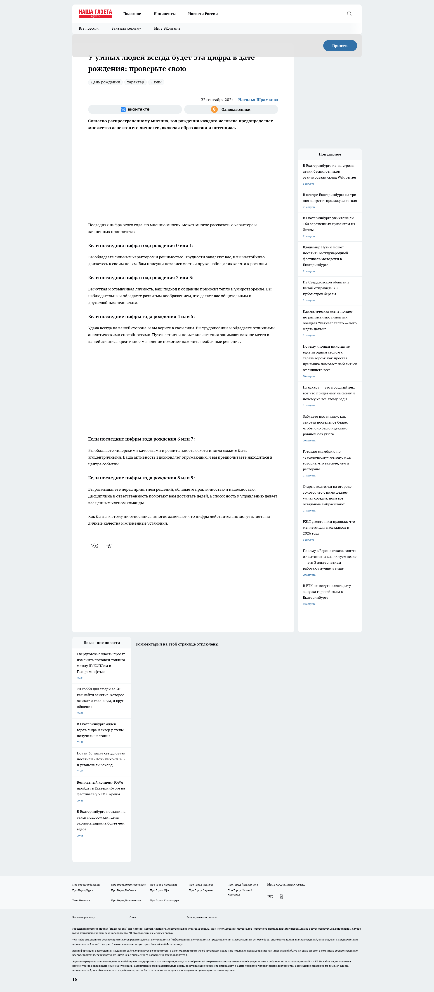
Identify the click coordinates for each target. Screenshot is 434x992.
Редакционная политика (202, 917)
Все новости (89, 28)
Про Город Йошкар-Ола (243, 884)
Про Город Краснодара (164, 900)
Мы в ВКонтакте (167, 28)
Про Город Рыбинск (123, 890)
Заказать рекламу (126, 28)
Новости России (203, 13)
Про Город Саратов (201, 890)
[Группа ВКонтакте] (135, 109)
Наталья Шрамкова (258, 99)
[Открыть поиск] (349, 13)
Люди (156, 82)
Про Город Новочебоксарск (128, 884)
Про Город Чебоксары (86, 884)
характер (135, 82)
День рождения (105, 82)
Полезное (132, 13)
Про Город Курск (83, 890)
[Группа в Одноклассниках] (231, 109)
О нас (133, 917)
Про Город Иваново (201, 884)
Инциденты (165, 13)
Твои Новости (81, 900)
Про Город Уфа (159, 890)
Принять (340, 45)
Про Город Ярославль (163, 884)
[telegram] (110, 545)
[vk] (95, 545)
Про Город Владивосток (126, 900)
